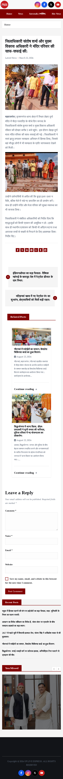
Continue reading (24, 389)
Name (8, 536)
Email (9, 550)
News (20, 14)
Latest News (11, 57)
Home (9, 14)
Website (9, 564)
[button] (54, 669)
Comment (10, 511)
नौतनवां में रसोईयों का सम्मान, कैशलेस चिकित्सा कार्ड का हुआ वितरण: (28, 644)
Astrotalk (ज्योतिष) (37, 14)
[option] (31, 702)
